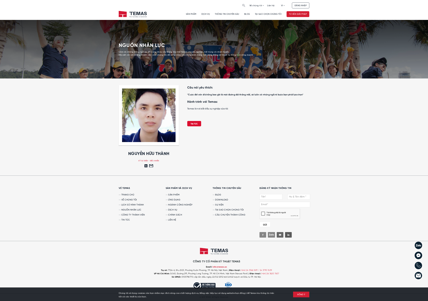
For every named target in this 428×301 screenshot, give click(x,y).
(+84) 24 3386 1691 (249, 270)
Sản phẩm (191, 14)
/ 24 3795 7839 (265, 270)
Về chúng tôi (256, 6)
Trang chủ (127, 195)
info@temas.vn (219, 267)
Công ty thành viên (133, 215)
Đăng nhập (301, 6)
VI (282, 6)
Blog (247, 14)
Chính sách (175, 215)
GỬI (265, 225)
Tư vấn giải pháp (298, 14)
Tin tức (194, 124)
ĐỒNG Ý (301, 295)
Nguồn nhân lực (131, 210)
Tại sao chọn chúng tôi (268, 14)
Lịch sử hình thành (132, 205)
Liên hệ (270, 6)
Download (221, 200)
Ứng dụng (174, 200)
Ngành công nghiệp (180, 205)
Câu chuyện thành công (230, 215)
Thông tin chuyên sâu (227, 14)
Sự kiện (219, 205)
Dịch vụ (205, 14)
